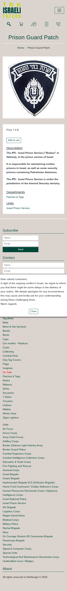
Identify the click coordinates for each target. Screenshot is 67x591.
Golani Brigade (11, 478)
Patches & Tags (15, 197)
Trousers (8, 401)
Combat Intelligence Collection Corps (23, 457)
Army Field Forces (13, 437)
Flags (6, 363)
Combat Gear (10, 355)
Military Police (10, 523)
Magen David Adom (14, 515)
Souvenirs (8, 392)
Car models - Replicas (15, 343)
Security (7, 544)
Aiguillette (8, 318)
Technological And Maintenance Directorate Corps (31, 556)
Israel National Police (14, 499)
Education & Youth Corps (17, 461)
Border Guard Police (14, 449)
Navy (5, 532)
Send (20, 249)
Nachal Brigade (11, 528)
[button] (33, 24)
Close (33, 311)
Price (9, 129)
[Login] (46, 24)
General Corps (11, 470)
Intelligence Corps (13, 494)
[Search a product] (9, 24)
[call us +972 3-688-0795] (58, 24)
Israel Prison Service (18, 208)
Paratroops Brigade (14, 540)
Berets (6, 330)
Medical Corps (11, 519)
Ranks (6, 380)
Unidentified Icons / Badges (18, 561)
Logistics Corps (11, 511)
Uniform (7, 405)
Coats (6, 347)
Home (20, 47)
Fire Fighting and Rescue (17, 466)
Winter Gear (9, 413)
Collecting (8, 351)
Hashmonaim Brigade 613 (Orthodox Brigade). (29, 482)
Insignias (8, 368)
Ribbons (7, 384)
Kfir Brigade (9, 507)
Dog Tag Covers (12, 359)
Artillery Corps (11, 441)
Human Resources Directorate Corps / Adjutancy (30, 490)
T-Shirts (7, 396)
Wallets (7, 409)
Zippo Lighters (11, 417)
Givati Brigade (11, 474)
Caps (6, 339)
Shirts (6, 388)
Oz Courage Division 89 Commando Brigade (28, 536)
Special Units (10, 552)
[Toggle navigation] (59, 10)
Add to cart (13, 140)
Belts (5, 322)
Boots (6, 334)
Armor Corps (10, 433)
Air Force (8, 428)
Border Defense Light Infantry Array (23, 445)
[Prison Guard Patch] (33, 87)
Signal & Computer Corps (17, 548)
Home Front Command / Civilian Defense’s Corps (30, 486)
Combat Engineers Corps (17, 453)
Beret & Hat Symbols (14, 326)
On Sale (7, 372)
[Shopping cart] (21, 24)
